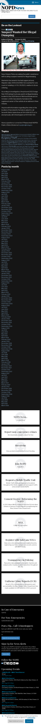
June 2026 (4, 173)
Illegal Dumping (29, 41)
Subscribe (6, 654)
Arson (38, 134)
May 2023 (4, 243)
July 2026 (4, 171)
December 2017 (6, 366)
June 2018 (4, 354)
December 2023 (6, 230)
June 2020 (4, 309)
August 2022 (5, 260)
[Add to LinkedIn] (10, 29)
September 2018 (6, 349)
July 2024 (4, 217)
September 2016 (6, 394)
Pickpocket (12, 152)
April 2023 (4, 245)
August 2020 (5, 305)
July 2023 (4, 239)
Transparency (22, 161)
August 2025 (5, 192)
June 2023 (4, 241)
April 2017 (4, 381)
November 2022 (6, 254)
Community (11, 140)
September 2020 (6, 303)
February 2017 (5, 385)
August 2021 (5, 283)
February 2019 (5, 339)
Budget (29, 136)
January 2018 (5, 364)
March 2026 (5, 179)
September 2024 (6, 213)
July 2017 (4, 375)
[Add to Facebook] (8, 29)
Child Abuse (26, 138)
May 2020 (4, 311)
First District (9, 144)
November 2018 (6, 345)
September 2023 (6, 236)
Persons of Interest (5, 152)
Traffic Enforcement (25, 160)
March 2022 (5, 269)
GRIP (2, 146)
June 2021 (4, 286)
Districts (16, 141)
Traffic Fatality (33, 160)
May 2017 (4, 379)
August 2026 (5, 170)
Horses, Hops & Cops (20, 146)
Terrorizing (25, 158)
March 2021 (5, 292)
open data (3, 150)
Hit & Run (6, 146)
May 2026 (4, 175)
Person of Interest (32, 150)
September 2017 (6, 371)
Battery (26, 136)
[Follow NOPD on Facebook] (8, 664)
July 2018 (4, 352)
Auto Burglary (16, 136)
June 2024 (4, 219)
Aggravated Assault (5, 134)
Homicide (12, 146)
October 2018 (5, 347)
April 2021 (4, 290)
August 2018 (5, 351)
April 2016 (4, 403)
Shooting (14, 156)
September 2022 (6, 258)
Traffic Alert (17, 160)
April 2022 (4, 268)
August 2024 (5, 215)
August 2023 (5, 237)
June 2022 (4, 264)
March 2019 (5, 337)
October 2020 (6, 302)
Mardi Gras (18, 148)
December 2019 (6, 320)
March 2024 (5, 224)
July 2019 (4, 330)
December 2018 (6, 343)
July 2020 (4, 307)
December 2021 (6, 275)
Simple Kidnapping (27, 156)
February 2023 (6, 249)
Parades (15, 150)
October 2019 (5, 324)
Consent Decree (26, 140)
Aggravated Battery (14, 134)
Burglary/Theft (9, 137)
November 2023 (6, 232)
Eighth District (12, 143)
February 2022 (5, 271)
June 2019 (4, 332)
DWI (32, 141)
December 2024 (6, 207)
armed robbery (32, 134)
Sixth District (5, 158)
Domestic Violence (27, 141)
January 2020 (5, 319)
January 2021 (5, 296)
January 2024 (5, 228)
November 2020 (6, 300)
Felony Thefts (30, 143)
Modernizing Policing (6, 149)
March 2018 (5, 360)
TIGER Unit (9, 160)
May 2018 (4, 356)
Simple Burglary (19, 156)
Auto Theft (21, 136)
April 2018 (4, 358)
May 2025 (4, 198)
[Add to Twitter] (6, 29)
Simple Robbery (35, 156)
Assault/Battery (6, 136)
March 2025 (5, 202)
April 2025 (4, 200)
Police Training (21, 152)
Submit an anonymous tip (11, 638)
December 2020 (6, 298)
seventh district (28, 155)
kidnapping (8, 148)
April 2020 (4, 313)
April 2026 (4, 177)
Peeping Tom (26, 150)
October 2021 (5, 279)
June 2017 (4, 377)
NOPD (12, 7)
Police (16, 152)
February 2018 (5, 362)
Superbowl (20, 158)
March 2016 (5, 405)
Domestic (21, 141)
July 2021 (4, 285)
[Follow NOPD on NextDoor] (4, 663)
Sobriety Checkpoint (13, 158)
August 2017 (5, 373)
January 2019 (5, 341)
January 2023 (5, 251)
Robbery (33, 153)
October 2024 (5, 211)
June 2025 (4, 196)
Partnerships (20, 150)
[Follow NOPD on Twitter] (11, 664)
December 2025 (6, 185)
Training (17, 161)
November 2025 (6, 186)
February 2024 (6, 226)
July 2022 (4, 262)
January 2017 (5, 386)
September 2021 (6, 281)
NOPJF (31, 149)
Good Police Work (32, 144)
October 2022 (5, 256)
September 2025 (6, 190)
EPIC (25, 143)
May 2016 (4, 402)
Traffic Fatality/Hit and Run (7, 161)
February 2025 (6, 203)
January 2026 (5, 183)
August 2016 (5, 396)
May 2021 (4, 288)
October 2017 (5, 369)
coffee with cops (4, 140)
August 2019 (5, 328)
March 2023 (5, 247)
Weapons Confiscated (6, 163)
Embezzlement (21, 143)
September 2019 (6, 326)
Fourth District (18, 144)
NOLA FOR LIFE (26, 149)
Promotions (35, 152)
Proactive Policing (28, 152)
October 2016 (5, 392)
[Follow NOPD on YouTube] (17, 664)
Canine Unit (20, 138)
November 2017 (6, 368)
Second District (14, 155)
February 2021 (5, 294)
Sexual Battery (8, 156)
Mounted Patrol (14, 149)
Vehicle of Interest (35, 161)
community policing (18, 140)
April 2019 (4, 335)
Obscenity (35, 149)
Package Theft (9, 150)
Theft (30, 158)
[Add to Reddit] (12, 29)
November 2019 (6, 322)
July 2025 (4, 194)
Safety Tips (6, 155)
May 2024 (4, 220)
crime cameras (34, 140)
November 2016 (6, 390)
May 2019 (4, 334)
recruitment (28, 153)
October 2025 (5, 188)
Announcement (23, 134)
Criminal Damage (10, 141)
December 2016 (6, 388)
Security (21, 155)
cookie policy (31, 717)
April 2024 (4, 222)
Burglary (33, 136)
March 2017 (5, 383)
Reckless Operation (21, 153)
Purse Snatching (5, 153)
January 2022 (5, 273)
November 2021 (6, 277)
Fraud (24, 144)
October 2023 (5, 234)
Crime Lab (3, 141)
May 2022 (4, 266)
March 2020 (5, 315)
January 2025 (5, 205)
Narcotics (20, 149)
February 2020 (6, 317)
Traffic (13, 160)
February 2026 (6, 181)
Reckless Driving (12, 153)
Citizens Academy (33, 138)
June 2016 (4, 400)
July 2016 (4, 398)
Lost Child (14, 148)
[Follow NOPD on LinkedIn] (14, 664)
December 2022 (6, 252)
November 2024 (6, 209)
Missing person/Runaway (28, 148)
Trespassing (28, 161)
